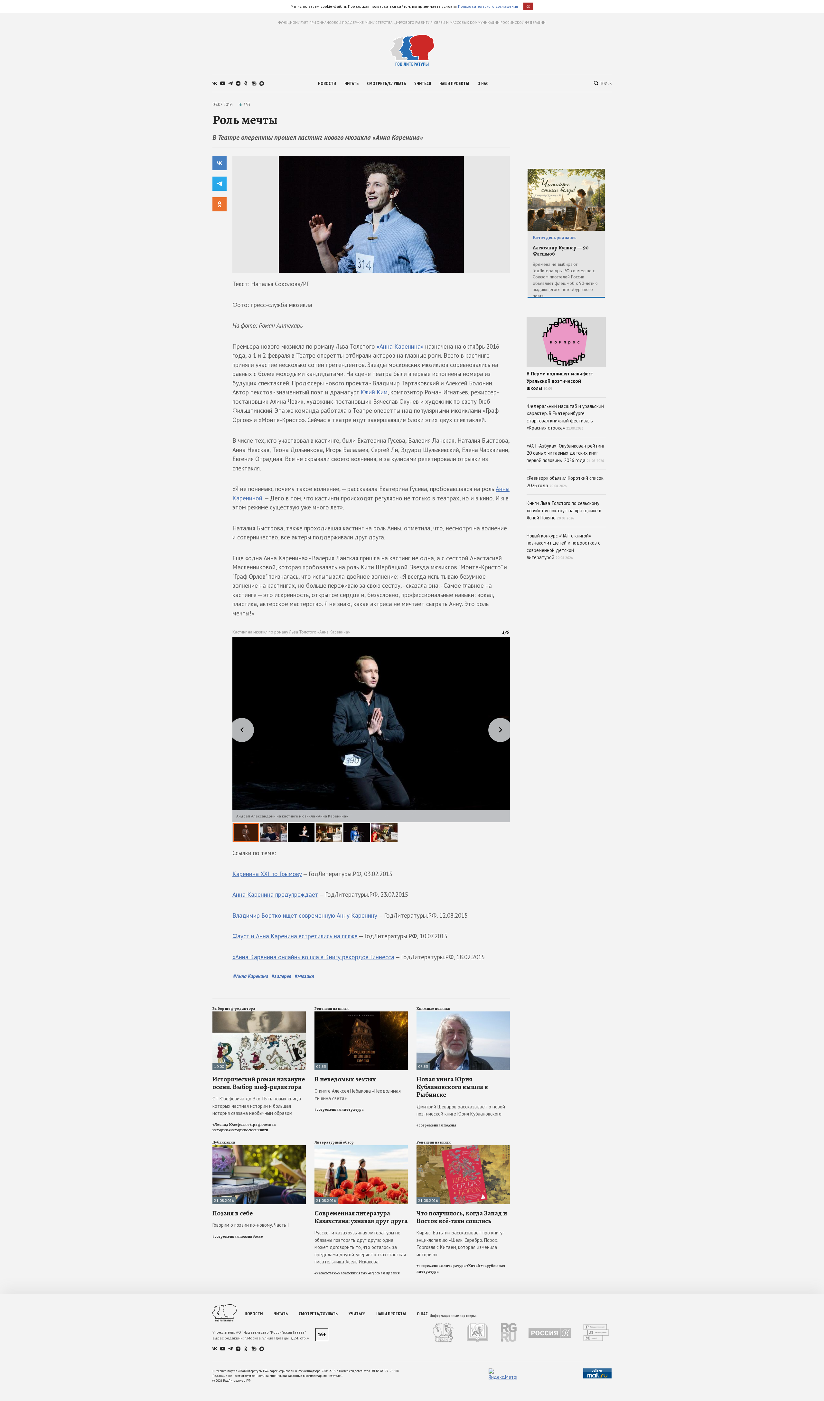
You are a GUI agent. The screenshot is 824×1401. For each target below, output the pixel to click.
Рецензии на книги (331, 1008)
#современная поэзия (436, 1125)
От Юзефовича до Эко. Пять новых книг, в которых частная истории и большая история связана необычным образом (256, 1106)
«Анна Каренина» (400, 346)
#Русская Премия (384, 1273)
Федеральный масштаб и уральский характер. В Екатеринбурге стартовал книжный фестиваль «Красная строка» (565, 417)
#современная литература (339, 1109)
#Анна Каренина (250, 976)
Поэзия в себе (232, 1213)
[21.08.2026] (259, 1148)
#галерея (281, 976)
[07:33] (463, 1014)
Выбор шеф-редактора (233, 1008)
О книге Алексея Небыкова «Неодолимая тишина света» (357, 1094)
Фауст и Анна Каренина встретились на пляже (295, 936)
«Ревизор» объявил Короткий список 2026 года (565, 481)
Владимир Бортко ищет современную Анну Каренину (304, 915)
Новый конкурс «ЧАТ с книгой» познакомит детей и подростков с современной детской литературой (563, 547)
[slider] (371, 740)
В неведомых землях (345, 1079)
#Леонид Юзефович (230, 1124)
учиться (422, 83)
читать (351, 83)
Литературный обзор (334, 1142)
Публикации (223, 1142)
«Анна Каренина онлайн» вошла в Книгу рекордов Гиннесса (313, 957)
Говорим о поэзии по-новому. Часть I (250, 1225)
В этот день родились (554, 238)
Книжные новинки (433, 1008)
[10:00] (259, 1014)
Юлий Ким (374, 392)
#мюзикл (304, 976)
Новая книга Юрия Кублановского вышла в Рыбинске (452, 1086)
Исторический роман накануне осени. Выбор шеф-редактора (258, 1083)
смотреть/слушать (386, 83)
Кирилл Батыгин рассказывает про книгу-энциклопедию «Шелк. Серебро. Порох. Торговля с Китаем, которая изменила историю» (460, 1244)
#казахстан (325, 1273)
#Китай (473, 1265)
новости (327, 83)
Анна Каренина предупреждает (275, 894)
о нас (482, 83)
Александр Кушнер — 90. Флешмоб (561, 251)
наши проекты (454, 83)
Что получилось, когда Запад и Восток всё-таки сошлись (462, 1217)
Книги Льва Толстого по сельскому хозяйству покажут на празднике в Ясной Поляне (564, 510)
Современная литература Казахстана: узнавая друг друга (360, 1217)
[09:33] (361, 1014)
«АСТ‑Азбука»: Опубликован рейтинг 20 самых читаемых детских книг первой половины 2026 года (565, 453)
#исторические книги (248, 1130)
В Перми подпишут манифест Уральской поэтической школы (560, 381)
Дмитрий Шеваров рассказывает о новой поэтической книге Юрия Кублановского (461, 1110)
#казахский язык (352, 1273)
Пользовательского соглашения (488, 6)
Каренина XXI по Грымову (267, 874)
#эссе (258, 1236)
